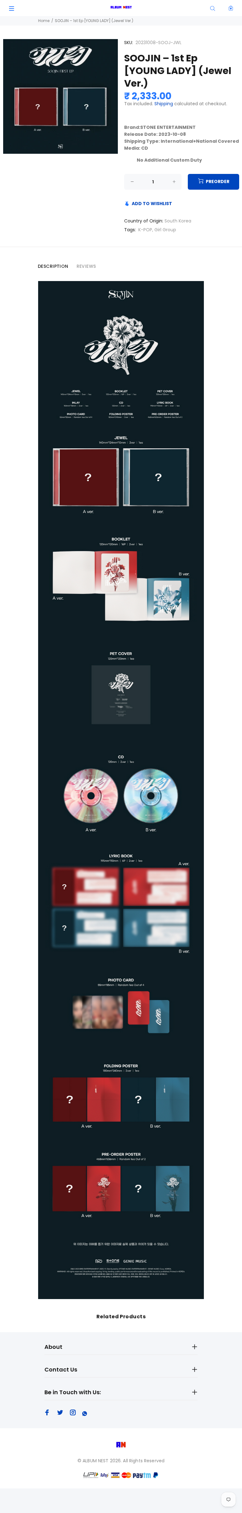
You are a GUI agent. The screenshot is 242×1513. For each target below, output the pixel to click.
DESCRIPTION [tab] (53, 266)
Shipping (163, 104)
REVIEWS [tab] (86, 266)
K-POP (145, 230)
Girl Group (165, 230)
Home (43, 20)
